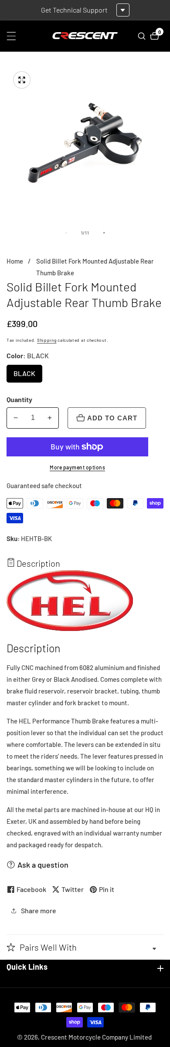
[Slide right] (104, 232)
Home (15, 261)
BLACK (28, 376)
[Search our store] (143, 36)
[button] (85, 947)
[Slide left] (65, 232)
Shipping (47, 340)
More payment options (77, 467)
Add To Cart (112, 418)
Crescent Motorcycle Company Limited (96, 1037)
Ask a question (42, 864)
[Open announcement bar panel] (122, 10)
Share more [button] (38, 910)
